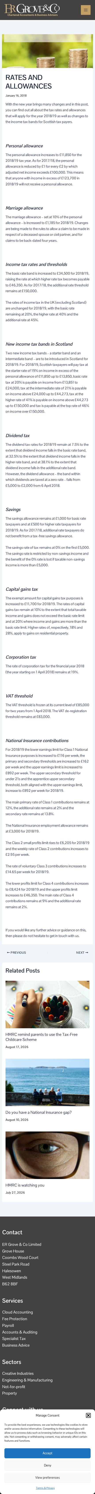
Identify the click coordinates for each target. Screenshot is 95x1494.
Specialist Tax (14, 1338)
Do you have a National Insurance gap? (39, 1112)
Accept (47, 1453)
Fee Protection (14, 1318)
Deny (47, 1465)
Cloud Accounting (17, 1312)
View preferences (47, 1477)
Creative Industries (18, 1373)
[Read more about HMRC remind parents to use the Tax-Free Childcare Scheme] (48, 1004)
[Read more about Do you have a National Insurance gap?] (48, 1082)
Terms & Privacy (45, 1488)
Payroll (8, 1325)
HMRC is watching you (25, 1185)
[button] (88, 1415)
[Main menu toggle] (86, 10)
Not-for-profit (13, 1386)
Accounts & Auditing (19, 1332)
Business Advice (16, 1345)
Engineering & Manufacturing (27, 1380)
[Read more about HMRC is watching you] (48, 1155)
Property (9, 1393)
